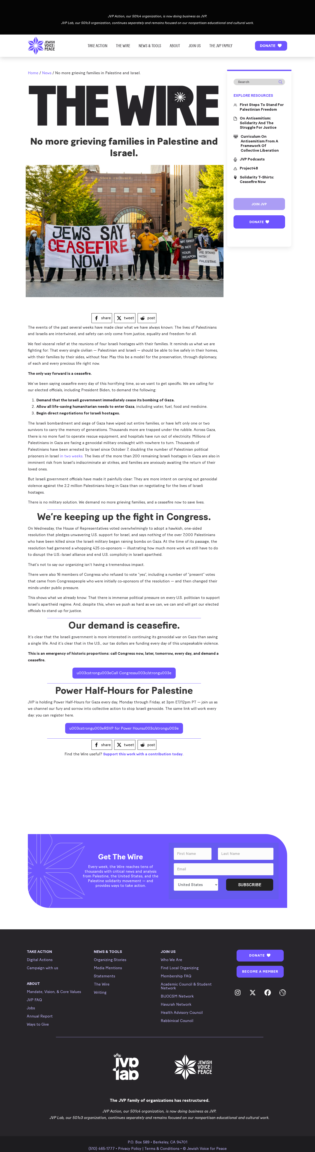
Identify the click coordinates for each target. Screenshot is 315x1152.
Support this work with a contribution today (143, 754)
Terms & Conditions (161, 1148)
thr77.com (37, 765)
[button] (271, 46)
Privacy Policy (129, 1148)
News (46, 73)
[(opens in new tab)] (126, 1066)
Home (33, 73)
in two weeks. (71, 456)
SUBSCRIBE (249, 884)
